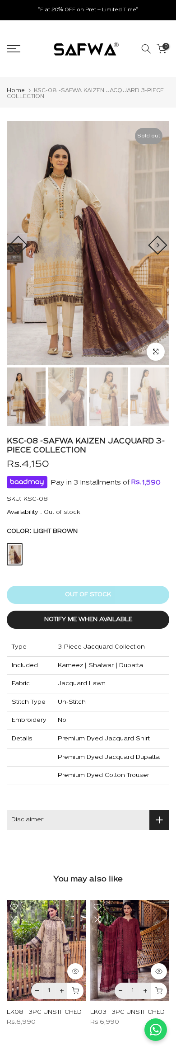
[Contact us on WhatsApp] (155, 1029)
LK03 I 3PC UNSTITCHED (127, 1011)
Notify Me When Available (88, 619)
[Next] (157, 244)
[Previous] (18, 244)
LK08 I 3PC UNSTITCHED (44, 1011)
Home (16, 91)
